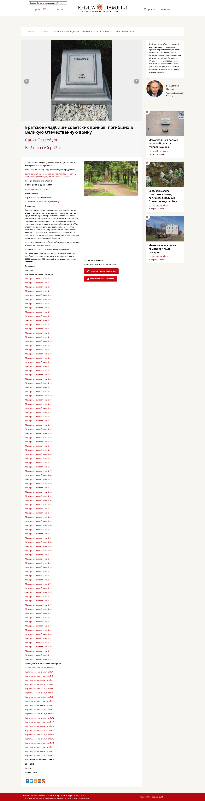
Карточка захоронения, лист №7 (39, 697)
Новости (165, 9)
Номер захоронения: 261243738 (39, 667)
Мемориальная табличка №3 (37, 287)
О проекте (150, 9)
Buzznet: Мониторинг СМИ (151, 797)
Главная (30, 31)
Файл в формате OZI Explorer (37, 189)
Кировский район (156, 154)
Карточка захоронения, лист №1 (39, 672)
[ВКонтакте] (27, 781)
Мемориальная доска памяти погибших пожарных (162, 249)
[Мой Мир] (39, 781)
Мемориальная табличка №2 (37, 282)
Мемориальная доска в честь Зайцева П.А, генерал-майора (163, 143)
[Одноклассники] (35, 781)
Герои (36, 9)
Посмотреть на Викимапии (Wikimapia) (42, 201)
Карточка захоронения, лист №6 (39, 692)
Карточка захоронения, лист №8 (39, 701)
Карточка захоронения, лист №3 (39, 680)
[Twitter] (31, 781)
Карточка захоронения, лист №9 (39, 705)
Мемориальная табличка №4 (37, 291)
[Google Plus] (43, 781)
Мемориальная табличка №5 (37, 295)
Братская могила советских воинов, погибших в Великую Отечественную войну (163, 196)
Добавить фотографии (102, 278)
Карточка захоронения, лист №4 (39, 684)
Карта (60, 9)
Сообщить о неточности (103, 271)
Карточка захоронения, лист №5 (39, 688)
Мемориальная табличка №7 (37, 303)
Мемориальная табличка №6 (37, 299)
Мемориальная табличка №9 (37, 312)
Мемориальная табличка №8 (37, 307)
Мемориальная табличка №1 (37, 278)
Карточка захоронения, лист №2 (39, 676)
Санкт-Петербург (41, 140)
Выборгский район (43, 147)
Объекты (48, 9)
